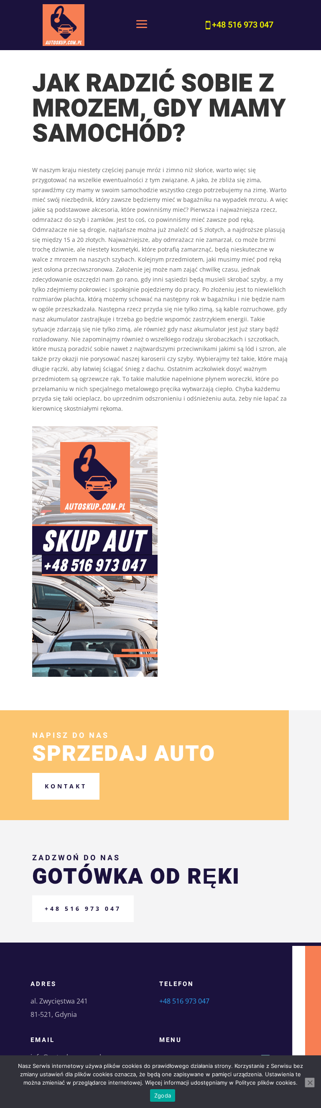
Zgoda (162, 1095)
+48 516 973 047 (83, 908)
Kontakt (66, 786)
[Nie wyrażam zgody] (310, 1083)
